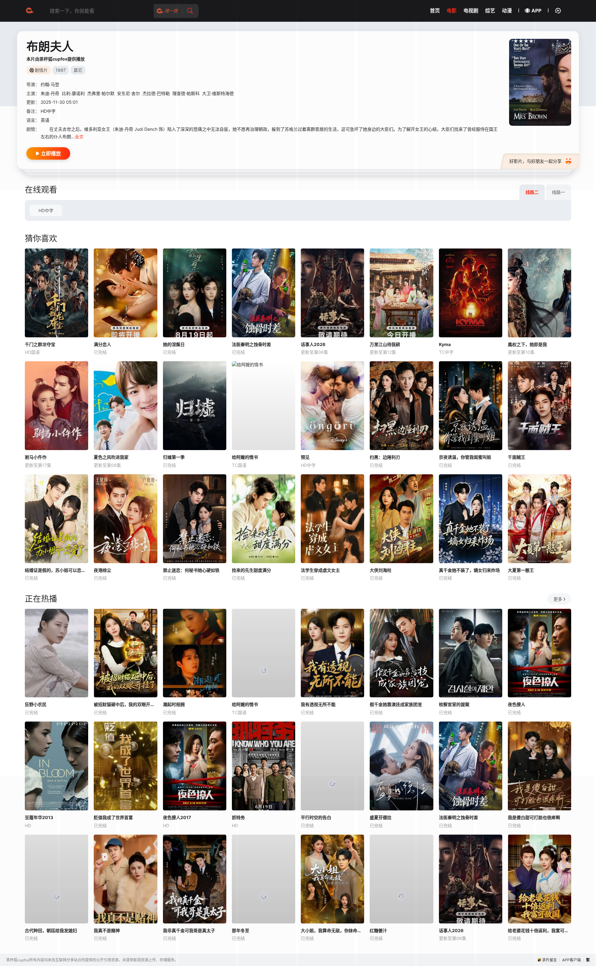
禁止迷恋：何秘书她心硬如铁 (191, 570)
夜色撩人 (516, 704)
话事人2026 (313, 344)
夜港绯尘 (102, 570)
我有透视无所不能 (318, 704)
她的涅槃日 (174, 344)
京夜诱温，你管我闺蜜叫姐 (465, 457)
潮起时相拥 (174, 704)
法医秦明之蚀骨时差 (251, 344)
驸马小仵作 (36, 457)
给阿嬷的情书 (245, 457)
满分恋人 (102, 344)
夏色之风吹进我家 (111, 457)
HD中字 (45, 210)
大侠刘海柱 (380, 570)
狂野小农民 (36, 704)
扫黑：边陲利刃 (385, 457)
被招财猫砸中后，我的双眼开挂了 (125, 704)
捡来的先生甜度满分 (251, 570)
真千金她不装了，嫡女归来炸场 (469, 570)
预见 (305, 457)
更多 (557, 599)
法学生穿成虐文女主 (320, 570)
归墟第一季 (174, 457)
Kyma (445, 344)
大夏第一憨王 (521, 570)
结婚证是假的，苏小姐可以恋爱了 (56, 570)
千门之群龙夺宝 (40, 344)
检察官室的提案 (454, 704)
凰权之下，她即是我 (527, 344)
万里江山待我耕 (385, 344)
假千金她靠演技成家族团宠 (396, 704)
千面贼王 (516, 457)
